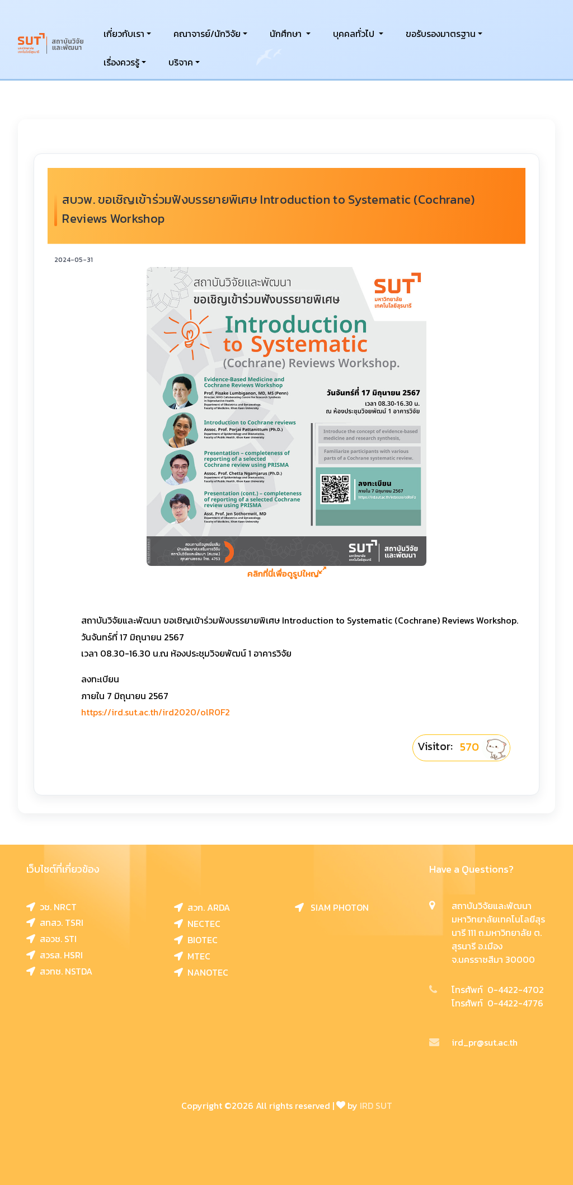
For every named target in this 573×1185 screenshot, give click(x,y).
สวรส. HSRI (59, 955)
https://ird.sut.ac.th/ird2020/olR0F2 (155, 712)
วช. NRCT (56, 907)
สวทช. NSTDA (63, 971)
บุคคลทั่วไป (355, 33)
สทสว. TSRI (59, 922)
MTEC (196, 956)
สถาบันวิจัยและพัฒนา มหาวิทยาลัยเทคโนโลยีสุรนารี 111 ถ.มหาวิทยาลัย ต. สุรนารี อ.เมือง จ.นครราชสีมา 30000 (498, 932)
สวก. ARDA (206, 907)
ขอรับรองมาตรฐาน (441, 33)
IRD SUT (376, 1105)
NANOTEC (205, 972)
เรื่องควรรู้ (121, 62)
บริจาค (180, 62)
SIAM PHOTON (336, 907)
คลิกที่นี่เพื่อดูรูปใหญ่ (283, 573)
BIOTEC (200, 940)
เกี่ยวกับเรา (124, 33)
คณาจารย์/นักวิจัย (207, 33)
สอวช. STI (56, 938)
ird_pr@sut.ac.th (485, 1042)
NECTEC (201, 923)
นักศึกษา (287, 33)
